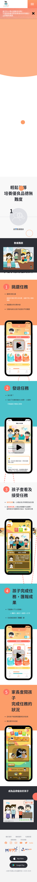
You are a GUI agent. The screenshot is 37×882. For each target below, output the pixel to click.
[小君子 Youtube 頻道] (21, 843)
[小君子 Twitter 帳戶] (26, 843)
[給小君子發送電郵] (16, 843)
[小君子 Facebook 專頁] (6, 843)
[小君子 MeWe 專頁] (31, 843)
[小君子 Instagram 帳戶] (11, 843)
